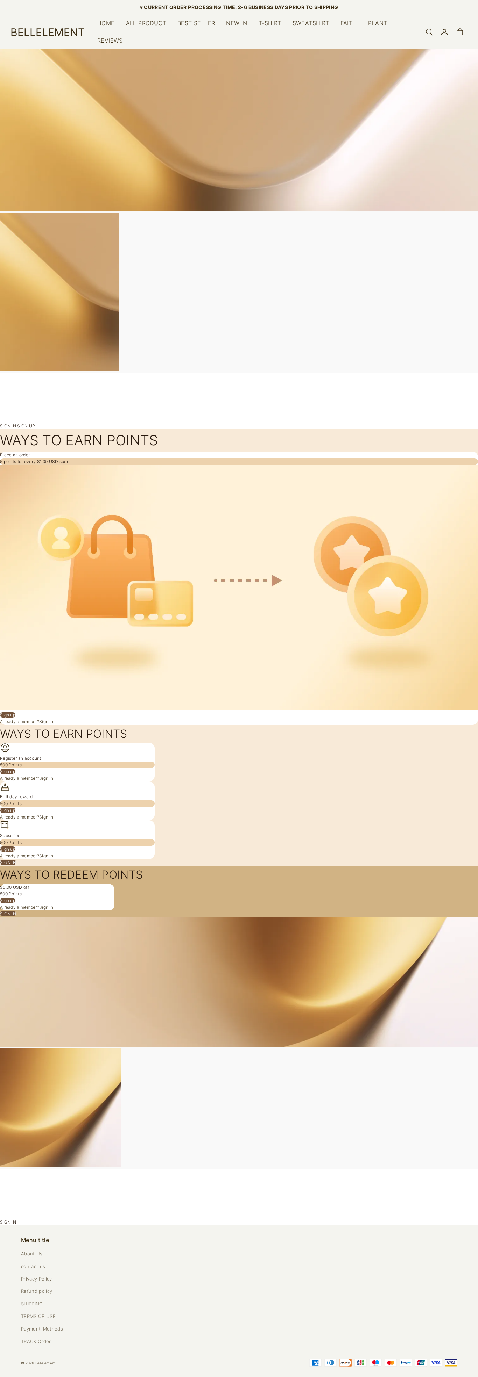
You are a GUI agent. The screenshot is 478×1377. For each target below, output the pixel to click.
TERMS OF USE (38, 1316)
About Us (32, 1253)
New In (236, 23)
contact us (33, 1266)
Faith (348, 23)
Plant (377, 23)
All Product (146, 23)
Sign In (46, 721)
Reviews (110, 40)
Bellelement (45, 1363)
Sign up (7, 715)
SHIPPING (32, 1303)
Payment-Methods (42, 1329)
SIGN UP (26, 425)
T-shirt (270, 23)
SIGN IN (8, 425)
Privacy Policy (36, 1279)
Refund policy (36, 1291)
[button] (429, 32)
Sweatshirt (311, 23)
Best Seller (196, 23)
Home (106, 23)
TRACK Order (36, 1341)
